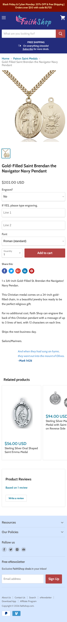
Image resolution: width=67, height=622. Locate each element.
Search (32, 597)
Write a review (16, 498)
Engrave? (7, 189)
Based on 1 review (17, 487)
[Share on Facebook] (4, 271)
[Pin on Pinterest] (31, 271)
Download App (9, 601)
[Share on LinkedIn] (25, 271)
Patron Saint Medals (25, 58)
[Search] (60, 34)
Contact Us (20, 597)
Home (5, 58)
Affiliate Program (28, 601)
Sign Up (53, 579)
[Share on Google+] (18, 271)
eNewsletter (46, 597)
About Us (6, 597)
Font (4, 234)
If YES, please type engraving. (20, 205)
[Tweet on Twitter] (11, 271)
